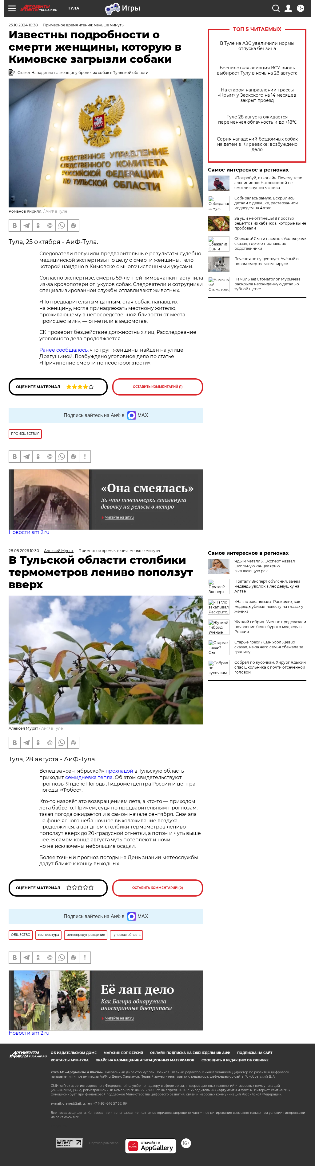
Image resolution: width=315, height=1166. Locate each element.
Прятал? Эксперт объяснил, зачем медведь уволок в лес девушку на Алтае (267, 586)
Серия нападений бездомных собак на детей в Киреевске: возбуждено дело (257, 144)
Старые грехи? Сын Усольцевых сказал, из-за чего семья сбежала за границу (268, 647)
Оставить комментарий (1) (158, 387)
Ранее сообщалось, (64, 350)
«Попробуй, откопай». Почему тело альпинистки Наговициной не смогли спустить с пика (268, 183)
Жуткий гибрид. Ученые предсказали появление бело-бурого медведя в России (270, 627)
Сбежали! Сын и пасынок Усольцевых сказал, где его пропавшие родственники (270, 243)
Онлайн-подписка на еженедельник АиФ (190, 1053)
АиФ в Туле (56, 211)
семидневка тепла (89, 777)
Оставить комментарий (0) (157, 888)
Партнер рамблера (103, 1143)
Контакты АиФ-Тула (70, 1060)
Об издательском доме (74, 1053)
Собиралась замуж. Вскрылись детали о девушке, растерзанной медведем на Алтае (266, 203)
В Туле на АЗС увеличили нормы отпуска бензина (257, 46)
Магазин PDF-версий (123, 1053)
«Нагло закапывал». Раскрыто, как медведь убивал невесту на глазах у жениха (268, 606)
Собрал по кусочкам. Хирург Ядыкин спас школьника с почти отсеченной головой (270, 667)
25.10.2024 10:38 (23, 25)
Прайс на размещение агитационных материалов (145, 1060)
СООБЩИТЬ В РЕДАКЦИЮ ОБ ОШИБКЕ (235, 1060)
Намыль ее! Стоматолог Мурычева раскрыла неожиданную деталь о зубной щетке (267, 284)
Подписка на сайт (254, 1053)
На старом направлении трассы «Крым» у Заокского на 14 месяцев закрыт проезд (257, 95)
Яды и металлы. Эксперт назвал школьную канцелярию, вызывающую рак (264, 566)
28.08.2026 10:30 (24, 550)
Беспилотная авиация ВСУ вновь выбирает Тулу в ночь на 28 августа (257, 70)
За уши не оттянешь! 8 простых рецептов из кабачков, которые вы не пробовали (270, 223)
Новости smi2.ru (29, 532)
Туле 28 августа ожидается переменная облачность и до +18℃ (257, 119)
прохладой (118, 771)
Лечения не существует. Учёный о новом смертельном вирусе (266, 261)
